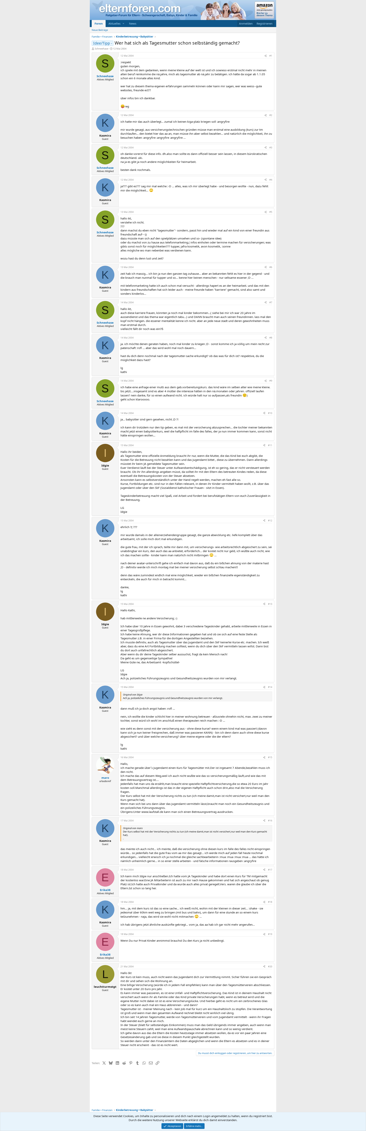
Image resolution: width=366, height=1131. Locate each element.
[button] (123, 23)
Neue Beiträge (100, 30)
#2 (270, 115)
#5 (270, 212)
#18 (270, 902)
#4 (270, 179)
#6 (270, 267)
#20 (270, 966)
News (132, 23)
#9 (270, 380)
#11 (270, 445)
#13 (270, 604)
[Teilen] (265, 56)
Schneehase (101, 48)
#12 (270, 520)
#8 (270, 337)
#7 (270, 302)
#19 (270, 934)
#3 (270, 147)
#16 (270, 820)
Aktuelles (114, 23)
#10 (270, 413)
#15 (270, 757)
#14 (270, 687)
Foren (99, 23)
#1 (270, 55)
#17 (270, 869)
